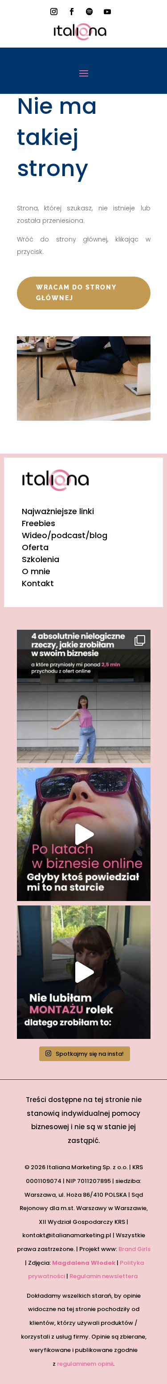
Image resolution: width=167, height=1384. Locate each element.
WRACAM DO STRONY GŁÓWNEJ (76, 293)
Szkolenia (40, 559)
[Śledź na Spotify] (89, 11)
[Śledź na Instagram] (54, 11)
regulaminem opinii (85, 1364)
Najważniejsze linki (58, 511)
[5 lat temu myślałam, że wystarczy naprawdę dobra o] (84, 834)
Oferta (35, 547)
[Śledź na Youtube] (107, 11)
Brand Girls (134, 1249)
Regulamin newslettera (104, 1276)
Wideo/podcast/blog (64, 535)
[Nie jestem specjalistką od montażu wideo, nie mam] (84, 972)
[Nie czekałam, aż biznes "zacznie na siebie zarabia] (84, 696)
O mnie (36, 571)
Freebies (38, 523)
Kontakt (38, 583)
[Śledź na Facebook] (72, 11)
